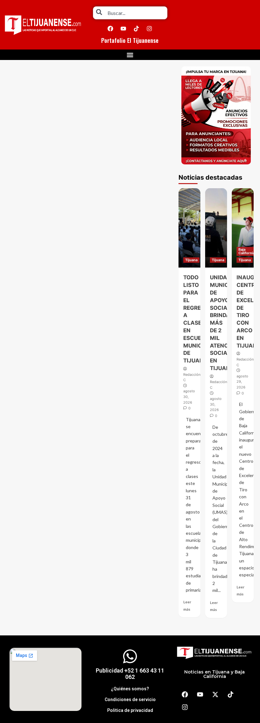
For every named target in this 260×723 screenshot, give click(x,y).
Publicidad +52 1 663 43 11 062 (130, 673)
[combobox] (130, 12)
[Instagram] (149, 28)
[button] (130, 55)
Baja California (246, 251)
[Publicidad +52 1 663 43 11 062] (130, 656)
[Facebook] (110, 28)
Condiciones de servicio (130, 699)
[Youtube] (123, 28)
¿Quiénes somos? (130, 688)
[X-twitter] (215, 694)
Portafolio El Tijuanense (130, 40)
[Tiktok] (136, 28)
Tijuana (191, 260)
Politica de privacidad (130, 710)
